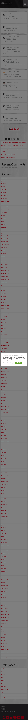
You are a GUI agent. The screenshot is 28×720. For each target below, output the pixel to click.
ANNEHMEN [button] (18, 362)
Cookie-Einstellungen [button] (8, 362)
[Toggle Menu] (25, 4)
